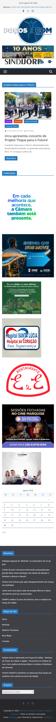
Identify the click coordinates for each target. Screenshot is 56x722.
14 (42, 510)
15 (49, 510)
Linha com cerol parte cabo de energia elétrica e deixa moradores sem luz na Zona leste (31, 8)
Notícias (5, 624)
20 (34, 515)
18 (20, 515)
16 (5, 515)
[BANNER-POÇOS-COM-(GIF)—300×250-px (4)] (21, 192)
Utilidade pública (12, 126)
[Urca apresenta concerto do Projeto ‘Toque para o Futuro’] (28, 106)
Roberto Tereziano (10, 630)
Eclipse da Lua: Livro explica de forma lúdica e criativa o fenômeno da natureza (27, 664)
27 (34, 520)
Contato (5, 641)
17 (12, 515)
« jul (4, 532)
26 (27, 520)
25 (20, 520)
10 (12, 510)
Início (4, 619)
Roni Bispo (30, 131)
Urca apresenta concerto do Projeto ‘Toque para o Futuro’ (27, 138)
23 (5, 520)
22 (49, 515)
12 (27, 510)
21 (42, 515)
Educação (18, 121)
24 (12, 520)
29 (49, 520)
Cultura (8, 121)
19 (27, 515)
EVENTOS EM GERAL (31, 121)
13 (34, 510)
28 (42, 520)
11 (20, 510)
